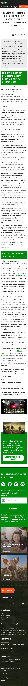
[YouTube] (22, 484)
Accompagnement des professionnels (11, 659)
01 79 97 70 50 (5, 642)
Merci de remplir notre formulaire (9, 652)
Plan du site (4, 675)
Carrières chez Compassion (8, 661)
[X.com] (3, 484)
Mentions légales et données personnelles (12, 678)
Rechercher (4, 673)
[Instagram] (16, 484)
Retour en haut (19, 603)
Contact (3, 680)
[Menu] (25, 3)
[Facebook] (10, 484)
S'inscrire (13, 509)
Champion (18, 276)
